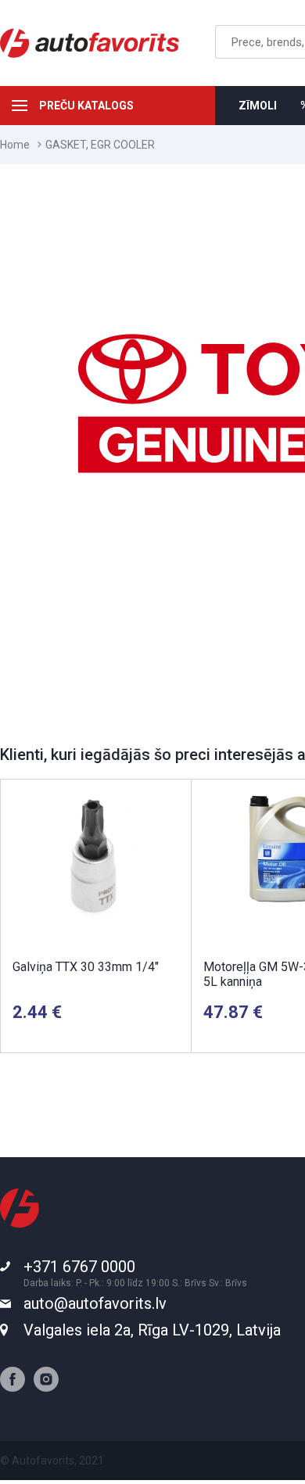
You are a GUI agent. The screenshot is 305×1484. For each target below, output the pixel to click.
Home (15, 144)
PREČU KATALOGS (86, 105)
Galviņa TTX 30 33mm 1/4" (86, 966)
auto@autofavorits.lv (95, 1303)
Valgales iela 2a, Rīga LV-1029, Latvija (152, 1330)
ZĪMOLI (258, 105)
